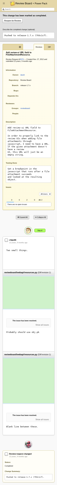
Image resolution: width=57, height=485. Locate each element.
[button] (4, 4)
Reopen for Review (12, 21)
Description (13, 121)
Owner (15, 75)
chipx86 (12, 240)
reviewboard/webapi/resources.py (20, 272)
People (15, 114)
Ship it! (39, 230)
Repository (13, 80)
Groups (15, 108)
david (22, 75)
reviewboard (25, 108)
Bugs (16, 91)
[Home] (11, 3)
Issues (8, 187)
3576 (22, 59)
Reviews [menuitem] (39, 47)
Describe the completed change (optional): (19, 29)
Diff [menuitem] (49, 47)
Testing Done (11, 163)
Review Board (31, 3)
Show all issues (42, 325)
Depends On (13, 96)
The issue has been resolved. (25, 321)
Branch (15, 85)
